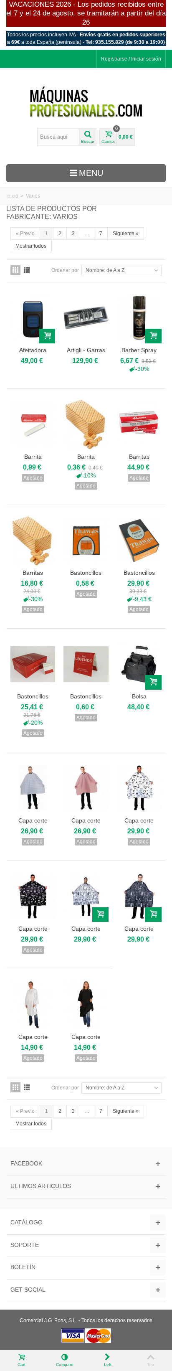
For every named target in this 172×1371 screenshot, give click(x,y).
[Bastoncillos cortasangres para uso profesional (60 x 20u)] (139, 540)
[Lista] (27, 270)
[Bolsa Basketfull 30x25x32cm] (139, 664)
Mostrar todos (30, 246)
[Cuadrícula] (15, 270)
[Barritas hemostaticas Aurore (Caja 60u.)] (139, 424)
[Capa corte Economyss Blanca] (32, 1004)
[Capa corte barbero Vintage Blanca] (85, 896)
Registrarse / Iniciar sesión (131, 59)
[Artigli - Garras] (85, 317)
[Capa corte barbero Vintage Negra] (139, 896)
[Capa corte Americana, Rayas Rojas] (85, 787)
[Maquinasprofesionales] (86, 102)
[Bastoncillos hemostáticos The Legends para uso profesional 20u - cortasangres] (85, 664)
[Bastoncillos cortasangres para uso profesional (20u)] (85, 540)
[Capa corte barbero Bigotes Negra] (32, 896)
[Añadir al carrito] (47, 336)
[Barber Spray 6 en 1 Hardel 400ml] (139, 317)
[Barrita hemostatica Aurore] (32, 424)
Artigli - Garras (86, 350)
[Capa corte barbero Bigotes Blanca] (139, 787)
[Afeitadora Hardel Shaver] (32, 317)
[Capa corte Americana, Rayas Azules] (32, 787)
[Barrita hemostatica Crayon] (85, 424)
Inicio (12, 196)
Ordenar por (65, 270)
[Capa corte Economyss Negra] (85, 1004)
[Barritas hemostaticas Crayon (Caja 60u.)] (32, 540)
